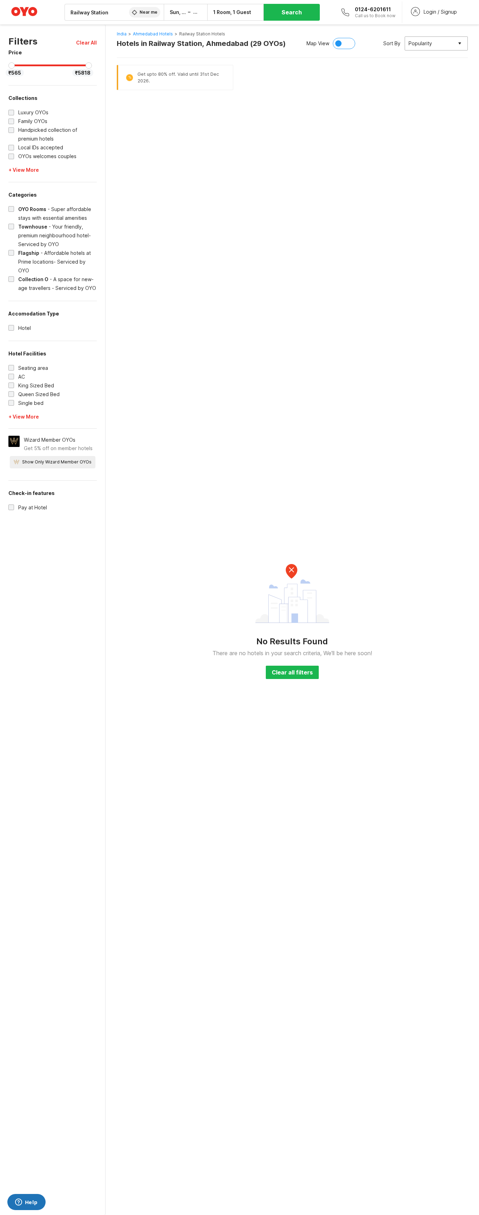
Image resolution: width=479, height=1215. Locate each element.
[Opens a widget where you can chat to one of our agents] (26, 1202)
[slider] (11, 65)
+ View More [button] (23, 170)
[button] (86, 42)
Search (292, 12)
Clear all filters (292, 672)
